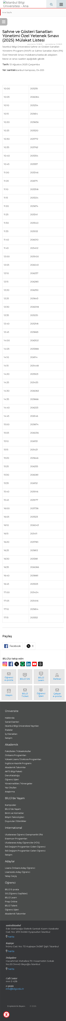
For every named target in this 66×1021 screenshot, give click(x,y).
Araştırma (10, 791)
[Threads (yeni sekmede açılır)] (40, 664)
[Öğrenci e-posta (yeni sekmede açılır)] (8, 676)
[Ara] (51, 4)
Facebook (15, 646)
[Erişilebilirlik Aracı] (6, 1014)
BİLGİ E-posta (12, 889)
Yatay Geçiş (11, 876)
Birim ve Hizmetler (14, 813)
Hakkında (9, 718)
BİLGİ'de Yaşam (13, 809)
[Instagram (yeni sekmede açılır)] (5, 664)
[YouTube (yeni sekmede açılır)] (34, 664)
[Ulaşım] (8, 692)
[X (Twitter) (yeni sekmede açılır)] (17, 664)
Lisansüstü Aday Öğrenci (17, 872)
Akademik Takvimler (15, 767)
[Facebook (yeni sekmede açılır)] (11, 664)
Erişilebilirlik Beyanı (16, 1006)
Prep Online (11, 901)
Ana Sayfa (7, 12)
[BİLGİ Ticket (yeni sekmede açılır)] (25, 692)
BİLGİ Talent (11, 905)
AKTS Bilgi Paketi (13, 771)
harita (10, 936)
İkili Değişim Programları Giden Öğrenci (25, 846)
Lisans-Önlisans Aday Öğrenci (20, 868)
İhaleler (9, 730)
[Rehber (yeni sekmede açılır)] (57, 676)
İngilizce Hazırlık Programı (18, 763)
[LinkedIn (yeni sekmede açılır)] (29, 664)
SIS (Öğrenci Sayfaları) (16, 893)
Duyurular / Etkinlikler (15, 821)
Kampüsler (10, 805)
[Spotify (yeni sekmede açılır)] (23, 664)
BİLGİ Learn (11, 897)
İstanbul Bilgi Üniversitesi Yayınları (22, 726)
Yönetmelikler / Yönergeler (18, 783)
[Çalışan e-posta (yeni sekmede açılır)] (57, 692)
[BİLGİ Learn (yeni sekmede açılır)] (41, 676)
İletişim (8, 738)
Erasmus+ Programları (16, 838)
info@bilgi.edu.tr (15, 988)
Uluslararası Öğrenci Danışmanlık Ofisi (24, 834)
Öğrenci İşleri (12, 779)
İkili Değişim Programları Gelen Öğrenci (25, 851)
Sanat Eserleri (12, 722)
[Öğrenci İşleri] (41, 692)
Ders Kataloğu (12, 775)
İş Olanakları (11, 734)
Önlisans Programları (15, 755)
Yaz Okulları (10, 787)
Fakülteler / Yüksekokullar (18, 751)
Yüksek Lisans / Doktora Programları (23, 759)
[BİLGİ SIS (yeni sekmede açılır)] (25, 676)
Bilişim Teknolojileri (14, 817)
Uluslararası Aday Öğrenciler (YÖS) (22, 842)
